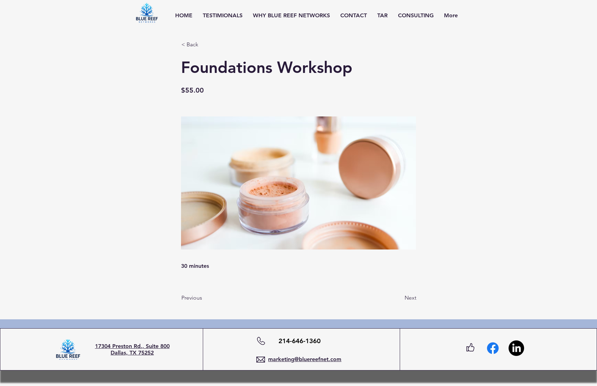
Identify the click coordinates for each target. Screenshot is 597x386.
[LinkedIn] (516, 348)
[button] (204, 44)
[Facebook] (493, 348)
